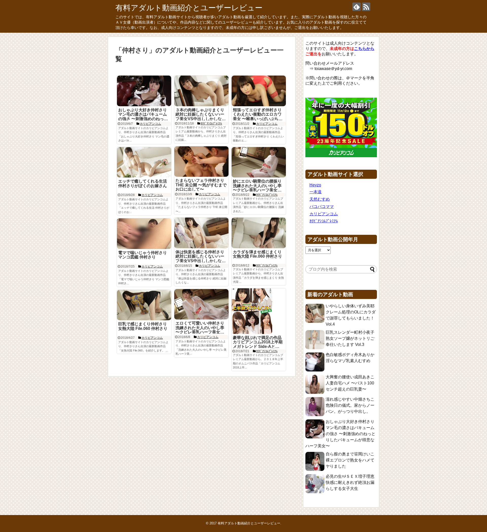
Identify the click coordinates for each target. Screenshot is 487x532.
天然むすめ (319, 199)
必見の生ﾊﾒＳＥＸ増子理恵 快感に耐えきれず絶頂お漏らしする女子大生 (350, 482)
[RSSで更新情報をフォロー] (366, 7)
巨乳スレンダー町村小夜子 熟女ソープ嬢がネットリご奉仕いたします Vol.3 (350, 338)
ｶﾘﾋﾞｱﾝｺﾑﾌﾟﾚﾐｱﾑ (323, 221)
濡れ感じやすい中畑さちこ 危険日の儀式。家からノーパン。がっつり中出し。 (350, 405)
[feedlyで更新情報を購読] (356, 7)
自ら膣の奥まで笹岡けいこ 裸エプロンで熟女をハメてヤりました (350, 460)
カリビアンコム (323, 214)
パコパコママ (321, 206)
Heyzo (315, 185)
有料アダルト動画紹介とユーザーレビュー (189, 8)
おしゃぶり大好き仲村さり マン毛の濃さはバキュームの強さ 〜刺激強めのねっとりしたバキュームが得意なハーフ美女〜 (340, 433)
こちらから (364, 48)
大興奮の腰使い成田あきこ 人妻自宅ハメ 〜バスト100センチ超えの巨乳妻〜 (350, 383)
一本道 (315, 192)
